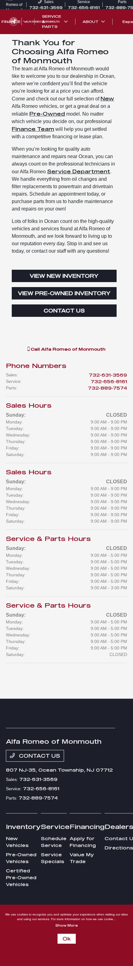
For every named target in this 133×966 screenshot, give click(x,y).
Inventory (23, 826)
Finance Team (33, 129)
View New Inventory (64, 276)
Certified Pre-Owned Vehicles (21, 877)
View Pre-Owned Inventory (64, 293)
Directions (119, 847)
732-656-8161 (109, 381)
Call (67, 349)
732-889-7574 (107, 388)
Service (55, 826)
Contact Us (64, 310)
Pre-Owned (47, 114)
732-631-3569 (108, 375)
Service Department (78, 171)
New (107, 98)
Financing (87, 826)
